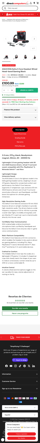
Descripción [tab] (20, 130)
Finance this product (12, 110)
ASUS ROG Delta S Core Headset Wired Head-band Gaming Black (14, 20)
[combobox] (20, 8)
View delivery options (12, 117)
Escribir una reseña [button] (20, 308)
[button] (37, 3)
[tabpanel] (20, 215)
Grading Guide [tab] (20, 138)
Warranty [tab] (20, 142)
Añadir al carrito (26, 90)
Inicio (3, 19)
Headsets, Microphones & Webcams (17, 19)
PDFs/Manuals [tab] (20, 146)
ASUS (4, 75)
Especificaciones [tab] (20, 134)
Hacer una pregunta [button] (20, 313)
